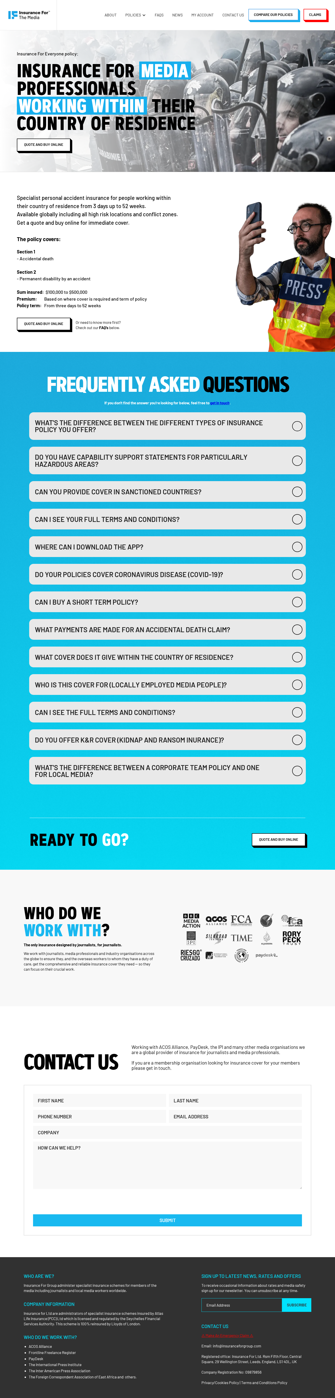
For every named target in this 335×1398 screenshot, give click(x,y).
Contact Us (233, 15)
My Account (202, 15)
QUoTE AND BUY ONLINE (43, 144)
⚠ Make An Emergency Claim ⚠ (227, 1335)
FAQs (159, 15)
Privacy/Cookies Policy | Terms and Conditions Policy (244, 1382)
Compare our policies (273, 14)
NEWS (177, 15)
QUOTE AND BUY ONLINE (278, 839)
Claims (315, 14)
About (111, 15)
